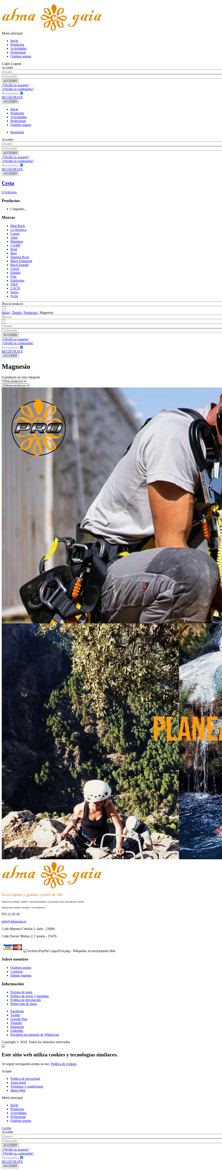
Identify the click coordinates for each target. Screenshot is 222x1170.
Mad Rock (17, 226)
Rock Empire (19, 265)
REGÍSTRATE (12, 97)
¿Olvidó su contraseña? (18, 89)
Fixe (13, 276)
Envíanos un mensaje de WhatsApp (34, 1034)
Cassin (15, 233)
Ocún (14, 296)
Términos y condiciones (26, 1086)
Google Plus (18, 1019)
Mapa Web (17, 1090)
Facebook (17, 1011)
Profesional (18, 52)
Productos (17, 44)
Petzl (13, 249)
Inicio (14, 40)
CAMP (15, 245)
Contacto (16, 971)
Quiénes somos (20, 56)
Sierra (14, 292)
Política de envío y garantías (29, 996)
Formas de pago (21, 992)
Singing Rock (19, 257)
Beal (13, 253)
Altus (14, 237)
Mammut (16, 241)
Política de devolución (25, 1000)
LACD (15, 288)
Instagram (17, 1027)
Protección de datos (23, 1004)
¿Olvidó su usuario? (15, 85)
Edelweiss (17, 280)
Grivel (14, 269)
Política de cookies (64, 1064)
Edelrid (15, 273)
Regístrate (17, 132)
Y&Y (14, 284)
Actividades (18, 48)
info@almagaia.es (14, 921)
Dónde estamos (20, 975)
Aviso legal (18, 1082)
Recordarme (10, 93)
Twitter (15, 1015)
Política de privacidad (25, 1078)
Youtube (16, 1023)
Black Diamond (21, 261)
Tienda (16, 312)
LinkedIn (16, 1031)
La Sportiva (18, 230)
